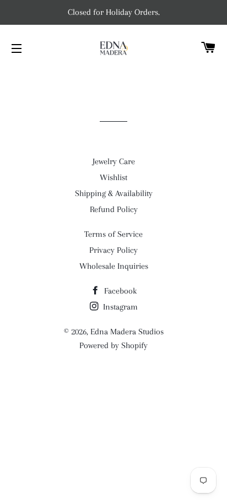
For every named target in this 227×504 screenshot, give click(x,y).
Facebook (119, 291)
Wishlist (113, 177)
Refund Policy (114, 209)
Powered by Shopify (113, 345)
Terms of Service (113, 234)
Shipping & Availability (114, 193)
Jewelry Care (114, 161)
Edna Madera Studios (127, 332)
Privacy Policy (113, 250)
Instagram (119, 307)
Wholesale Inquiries (113, 266)
